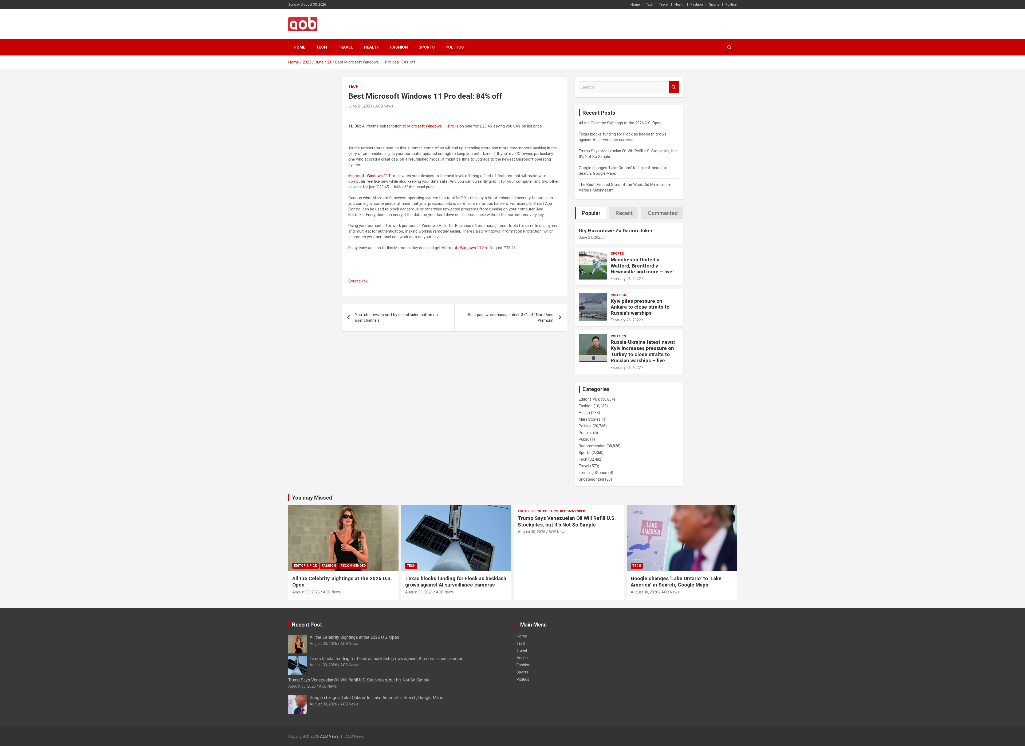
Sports (714, 4)
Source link (358, 281)
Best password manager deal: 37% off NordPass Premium (510, 317)
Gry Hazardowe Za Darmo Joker (616, 231)
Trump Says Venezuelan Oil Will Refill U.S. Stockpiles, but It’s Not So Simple (567, 521)
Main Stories (590, 419)
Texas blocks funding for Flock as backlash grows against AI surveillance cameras (455, 581)
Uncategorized (591, 479)
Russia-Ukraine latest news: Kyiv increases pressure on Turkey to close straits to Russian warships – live (643, 351)
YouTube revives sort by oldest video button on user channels (396, 317)
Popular (585, 432)
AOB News (384, 106)
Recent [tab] (624, 213)
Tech (649, 4)
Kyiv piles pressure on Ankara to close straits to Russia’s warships (640, 307)
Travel (663, 4)
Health (679, 4)
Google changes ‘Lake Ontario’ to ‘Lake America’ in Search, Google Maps (676, 581)
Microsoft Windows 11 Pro (430, 126)
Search (674, 87)
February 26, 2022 (626, 279)
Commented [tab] (663, 213)
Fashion (697, 4)
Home (635, 4)
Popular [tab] (591, 213)
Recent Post (307, 624)
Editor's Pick (589, 399)
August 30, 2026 (306, 592)
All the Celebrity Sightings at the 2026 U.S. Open (620, 123)
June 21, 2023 (360, 106)
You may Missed (312, 497)
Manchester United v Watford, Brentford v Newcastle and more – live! (642, 266)
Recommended (592, 446)
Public (584, 439)
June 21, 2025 (590, 237)
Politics (731, 4)
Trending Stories (593, 472)
